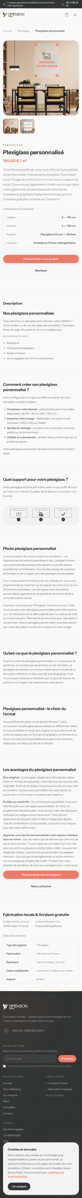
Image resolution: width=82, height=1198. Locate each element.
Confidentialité (12, 1135)
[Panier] (67, 15)
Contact (8, 1113)
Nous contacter (41, 886)
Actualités (9, 1107)
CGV (6, 1141)
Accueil (7, 31)
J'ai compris (19, 1186)
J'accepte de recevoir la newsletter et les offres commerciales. (39, 1066)
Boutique (41, 270)
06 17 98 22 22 (72, 4)
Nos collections (12, 1089)
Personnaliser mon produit (41, 259)
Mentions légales (13, 1129)
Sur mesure (10, 1095)
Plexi (6, 1101)
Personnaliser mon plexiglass (41, 874)
